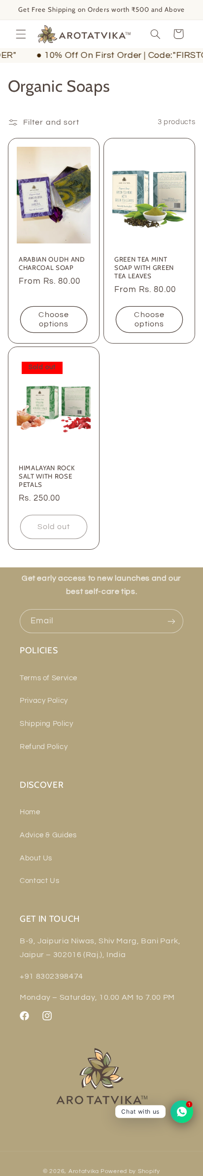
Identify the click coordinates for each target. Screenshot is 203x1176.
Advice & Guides (48, 835)
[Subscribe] (171, 621)
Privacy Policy (44, 700)
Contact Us (39, 880)
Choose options (53, 319)
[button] (20, 34)
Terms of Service (48, 678)
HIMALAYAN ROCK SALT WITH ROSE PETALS (46, 475)
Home (30, 812)
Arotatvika (83, 1171)
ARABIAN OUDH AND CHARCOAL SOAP (52, 263)
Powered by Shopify (130, 1171)
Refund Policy (44, 746)
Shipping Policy (46, 723)
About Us (36, 858)
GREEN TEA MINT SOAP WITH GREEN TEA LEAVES (144, 267)
